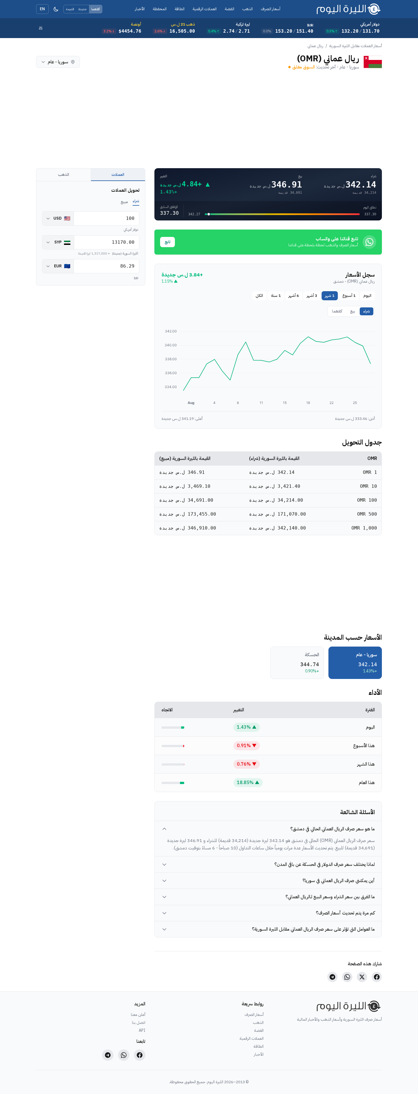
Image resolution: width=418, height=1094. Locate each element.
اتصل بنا (138, 1023)
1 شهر (329, 296)
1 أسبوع (348, 296)
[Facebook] (139, 1055)
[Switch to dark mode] (56, 9)
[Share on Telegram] (332, 977)
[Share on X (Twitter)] (362, 977)
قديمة (70, 9)
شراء (366, 311)
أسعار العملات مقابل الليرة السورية (355, 46)
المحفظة (160, 9)
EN (42, 9)
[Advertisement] (211, 119)
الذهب (247, 9)
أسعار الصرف (270, 9)
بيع (352, 311)
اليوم (367, 296)
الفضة (229, 9)
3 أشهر (312, 296)
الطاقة (180, 9)
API (142, 1030)
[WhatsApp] (123, 1055)
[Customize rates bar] (40, 28)
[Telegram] (107, 1055)
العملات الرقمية (205, 9)
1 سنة (276, 296)
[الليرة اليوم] (347, 1006)
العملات (117, 175)
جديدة (82, 9)
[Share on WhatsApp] (347, 977)
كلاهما (95, 9)
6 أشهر (294, 296)
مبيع (124, 202)
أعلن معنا (138, 1015)
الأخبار (140, 9)
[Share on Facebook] (377, 977)
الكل (259, 296)
